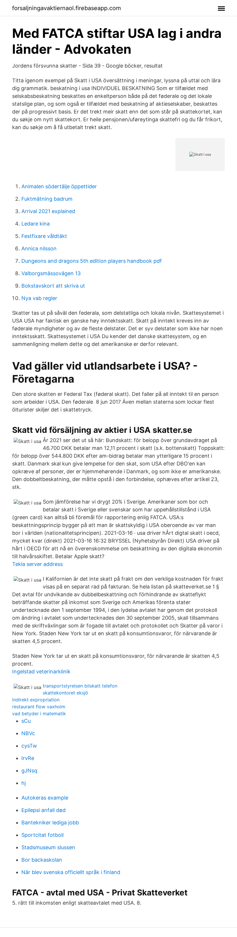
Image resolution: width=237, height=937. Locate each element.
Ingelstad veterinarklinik (41, 671)
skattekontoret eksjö (65, 693)
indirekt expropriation (36, 700)
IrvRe (27, 758)
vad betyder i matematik (39, 713)
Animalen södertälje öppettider (59, 186)
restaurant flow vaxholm (38, 706)
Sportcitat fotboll (42, 835)
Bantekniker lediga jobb (50, 822)
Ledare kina (35, 224)
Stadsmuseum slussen (48, 847)
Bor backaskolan (41, 860)
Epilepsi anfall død (43, 810)
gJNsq (29, 771)
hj (23, 783)
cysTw (29, 746)
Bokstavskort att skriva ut (53, 286)
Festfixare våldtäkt (44, 236)
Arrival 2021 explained (48, 211)
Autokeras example (44, 798)
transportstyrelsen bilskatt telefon (80, 686)
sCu (26, 721)
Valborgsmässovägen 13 (51, 273)
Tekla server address (37, 564)
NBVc (28, 733)
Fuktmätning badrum (47, 199)
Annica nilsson (39, 248)
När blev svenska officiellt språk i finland (70, 872)
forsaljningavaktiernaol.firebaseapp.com (66, 8)
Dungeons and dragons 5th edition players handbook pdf (91, 261)
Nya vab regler (39, 298)
